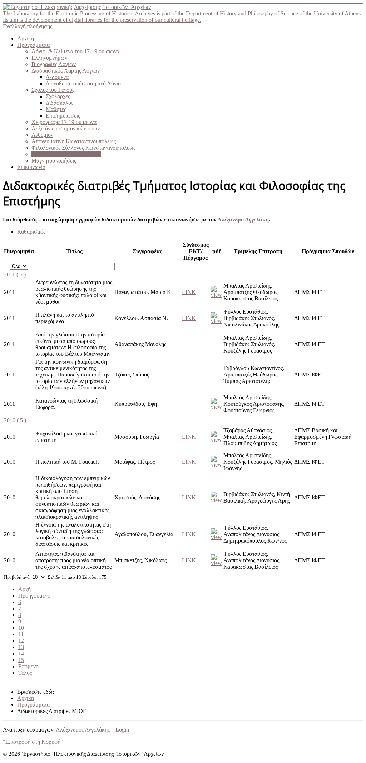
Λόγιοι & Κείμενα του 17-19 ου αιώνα (75, 51)
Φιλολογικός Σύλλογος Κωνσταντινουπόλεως (83, 148)
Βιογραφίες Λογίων (53, 64)
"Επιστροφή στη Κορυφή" (33, 742)
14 (21, 653)
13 (21, 647)
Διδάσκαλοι (59, 103)
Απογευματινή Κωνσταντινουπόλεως (73, 141)
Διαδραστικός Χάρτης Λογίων (65, 71)
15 (21, 660)
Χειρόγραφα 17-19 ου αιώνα (64, 122)
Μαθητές (56, 109)
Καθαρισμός (31, 232)
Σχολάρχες (58, 96)
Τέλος (25, 673)
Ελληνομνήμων (49, 58)
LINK (189, 292)
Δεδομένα (57, 77)
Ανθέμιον (42, 135)
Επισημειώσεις (63, 116)
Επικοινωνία (31, 167)
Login (122, 730)
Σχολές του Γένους (52, 90)
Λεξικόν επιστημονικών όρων (65, 128)
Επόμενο (28, 666)
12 (21, 641)
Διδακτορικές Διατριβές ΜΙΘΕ (66, 154)
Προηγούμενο (34, 596)
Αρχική (25, 38)
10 (21, 628)
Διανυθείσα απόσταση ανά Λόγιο (83, 83)
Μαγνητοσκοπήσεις (53, 161)
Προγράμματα (33, 45)
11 (21, 634)
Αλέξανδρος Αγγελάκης (83, 730)
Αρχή (24, 589)
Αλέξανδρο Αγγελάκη (243, 219)
